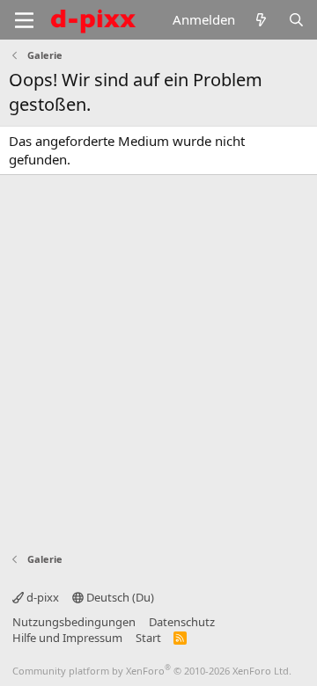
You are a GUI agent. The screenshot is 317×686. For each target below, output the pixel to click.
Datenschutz (182, 622)
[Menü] (24, 20)
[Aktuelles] (261, 20)
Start (148, 638)
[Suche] (296, 20)
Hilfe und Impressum (67, 638)
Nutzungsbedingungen (74, 622)
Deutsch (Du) (119, 597)
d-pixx (41, 597)
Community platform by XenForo (151, 670)
